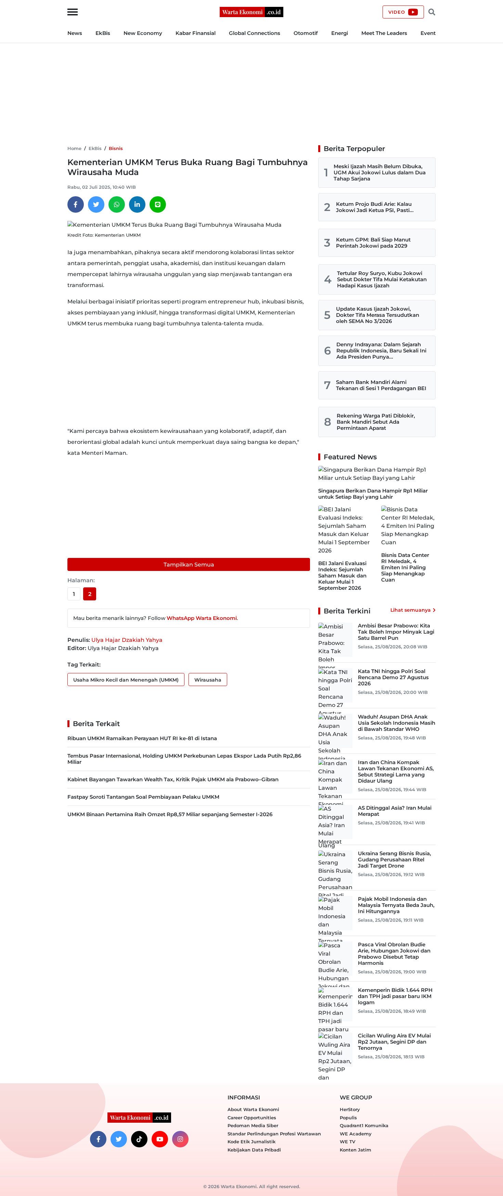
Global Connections (254, 33)
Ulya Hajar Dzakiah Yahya (127, 640)
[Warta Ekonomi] (251, 11)
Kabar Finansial (196, 33)
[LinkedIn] (137, 204)
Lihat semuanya (410, 610)
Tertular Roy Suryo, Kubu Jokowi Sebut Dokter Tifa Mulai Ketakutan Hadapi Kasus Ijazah (382, 279)
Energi (339, 33)
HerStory (350, 1109)
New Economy (143, 33)
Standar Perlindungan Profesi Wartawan (274, 1133)
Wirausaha (207, 680)
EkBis (102, 33)
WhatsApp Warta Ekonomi (202, 618)
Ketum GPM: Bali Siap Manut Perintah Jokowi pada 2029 (373, 242)
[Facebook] (75, 204)
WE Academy (356, 1133)
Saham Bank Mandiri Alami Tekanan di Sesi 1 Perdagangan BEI (381, 385)
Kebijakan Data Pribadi (254, 1150)
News (74, 33)
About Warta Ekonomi (253, 1109)
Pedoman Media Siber (253, 1125)
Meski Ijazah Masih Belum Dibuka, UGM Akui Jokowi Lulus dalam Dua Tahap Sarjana (380, 172)
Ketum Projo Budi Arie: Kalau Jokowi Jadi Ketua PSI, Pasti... (375, 207)
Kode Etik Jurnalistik (251, 1141)
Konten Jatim (355, 1150)
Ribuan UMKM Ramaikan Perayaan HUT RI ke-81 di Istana (142, 738)
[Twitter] (96, 204)
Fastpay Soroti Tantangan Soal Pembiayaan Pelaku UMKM (143, 797)
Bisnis (116, 148)
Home (74, 148)
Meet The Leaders (384, 33)
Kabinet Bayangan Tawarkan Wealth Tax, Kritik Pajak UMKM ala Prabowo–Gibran (173, 779)
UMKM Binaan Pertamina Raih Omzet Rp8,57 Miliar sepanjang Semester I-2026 (169, 814)
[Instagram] (180, 1139)
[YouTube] (160, 1139)
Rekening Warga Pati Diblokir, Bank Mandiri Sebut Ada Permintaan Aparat (376, 421)
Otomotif (306, 33)
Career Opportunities (252, 1117)
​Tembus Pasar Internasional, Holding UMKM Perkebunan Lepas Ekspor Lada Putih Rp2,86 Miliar (184, 758)
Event (428, 33)
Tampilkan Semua (189, 564)
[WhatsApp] (116, 204)
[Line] (158, 204)
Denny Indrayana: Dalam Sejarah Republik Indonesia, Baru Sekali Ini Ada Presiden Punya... (381, 350)
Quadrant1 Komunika (364, 1125)
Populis (348, 1117)
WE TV (347, 1141)
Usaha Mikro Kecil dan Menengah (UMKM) (126, 680)
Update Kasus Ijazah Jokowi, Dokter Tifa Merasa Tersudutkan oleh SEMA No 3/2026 (377, 315)
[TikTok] (139, 1139)
